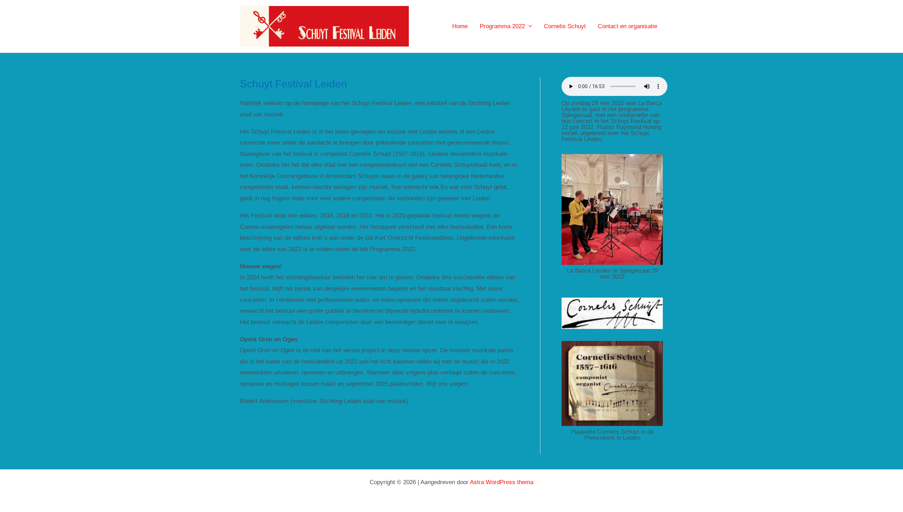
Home (460, 26)
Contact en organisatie (627, 26)
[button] (528, 26)
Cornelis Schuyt (565, 26)
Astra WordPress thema (501, 482)
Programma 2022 (502, 26)
